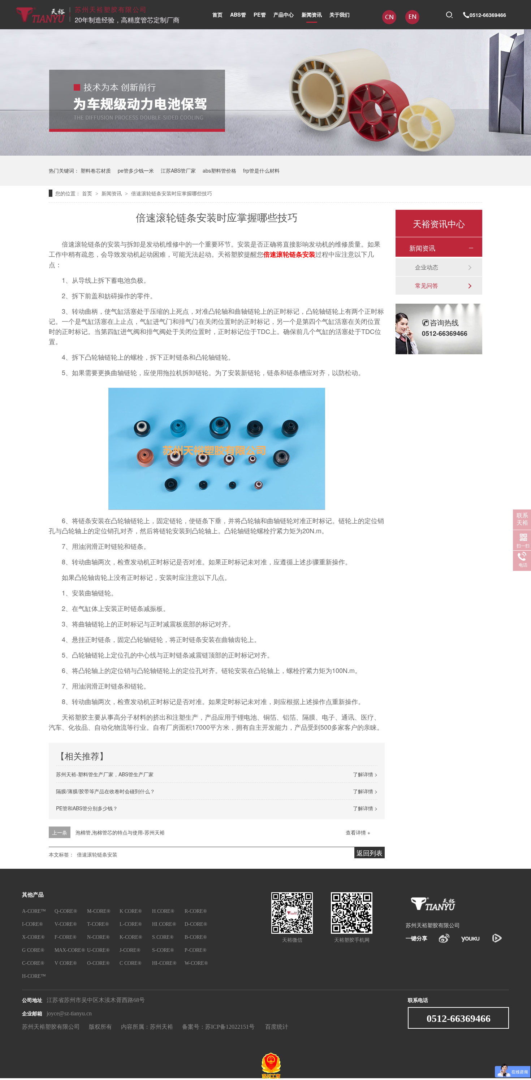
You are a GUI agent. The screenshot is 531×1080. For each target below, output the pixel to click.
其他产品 (33, 895)
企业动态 (426, 267)
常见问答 (426, 285)
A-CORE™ (34, 911)
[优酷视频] (470, 938)
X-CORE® (33, 937)
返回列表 (370, 852)
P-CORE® (196, 950)
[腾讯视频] (497, 938)
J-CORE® (130, 950)
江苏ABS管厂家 (178, 170)
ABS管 (238, 14)
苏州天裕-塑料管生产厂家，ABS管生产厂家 (105, 774)
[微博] (444, 938)
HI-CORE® (164, 963)
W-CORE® (196, 963)
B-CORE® (196, 937)
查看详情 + (358, 832)
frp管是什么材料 (261, 170)
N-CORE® (98, 937)
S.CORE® (163, 937)
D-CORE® (196, 924)
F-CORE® (66, 937)
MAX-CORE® (70, 950)
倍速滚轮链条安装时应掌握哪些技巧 (171, 193)
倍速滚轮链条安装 (289, 254)
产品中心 (283, 14)
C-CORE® (33, 963)
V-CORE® (66, 924)
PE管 (260, 14)
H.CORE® (163, 911)
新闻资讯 (312, 14)
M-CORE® (99, 911)
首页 (217, 14)
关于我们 (339, 14)
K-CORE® (131, 937)
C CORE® (131, 963)
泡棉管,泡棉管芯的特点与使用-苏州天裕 (120, 832)
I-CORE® (32, 924)
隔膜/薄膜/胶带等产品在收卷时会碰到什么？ (105, 791)
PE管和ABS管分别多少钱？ (87, 808)
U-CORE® (98, 950)
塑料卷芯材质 (96, 170)
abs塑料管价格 (219, 170)
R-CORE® (196, 911)
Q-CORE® (66, 911)
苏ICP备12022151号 (230, 1027)
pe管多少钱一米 (136, 170)
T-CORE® (98, 924)
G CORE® (33, 950)
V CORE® (66, 963)
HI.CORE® (164, 924)
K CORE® (131, 911)
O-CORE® (98, 963)
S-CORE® (163, 950)
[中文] (390, 21)
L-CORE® (131, 924)
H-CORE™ (34, 976)
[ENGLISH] (412, 21)
